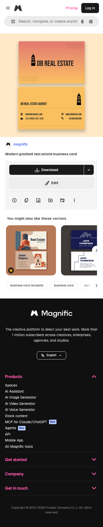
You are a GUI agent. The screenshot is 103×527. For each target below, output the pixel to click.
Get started (16, 459)
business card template (27, 285)
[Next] (96, 250)
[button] (51, 355)
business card (64, 285)
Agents (14, 428)
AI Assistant (14, 391)
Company (14, 473)
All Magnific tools (19, 446)
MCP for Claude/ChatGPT (30, 422)
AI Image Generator (20, 397)
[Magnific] (51, 314)
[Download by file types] (89, 170)
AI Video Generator (20, 403)
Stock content (16, 416)
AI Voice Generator (20, 409)
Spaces (11, 385)
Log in (90, 8)
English (51, 355)
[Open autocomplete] (11, 21)
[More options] (74, 200)
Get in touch (16, 488)
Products (13, 376)
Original (32, 43)
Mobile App (14, 440)
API (7, 434)
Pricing (72, 8)
